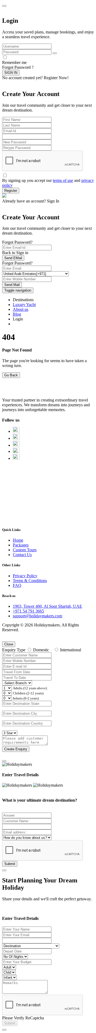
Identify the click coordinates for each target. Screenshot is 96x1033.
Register (10, 191)
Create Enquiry (15, 749)
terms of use (63, 180)
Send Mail (12, 285)
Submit (9, 864)
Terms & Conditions (30, 580)
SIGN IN (10, 73)
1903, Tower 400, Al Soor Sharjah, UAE (47, 606)
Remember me (14, 62)
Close (8, 644)
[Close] (4, 761)
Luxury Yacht (24, 304)
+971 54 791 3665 (28, 611)
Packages (21, 545)
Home (18, 540)
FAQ (17, 585)
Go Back (11, 375)
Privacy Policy (25, 575)
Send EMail (13, 258)
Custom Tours (25, 550)
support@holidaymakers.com (37, 616)
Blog (17, 314)
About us (20, 309)
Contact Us (22, 554)
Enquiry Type (13, 650)
